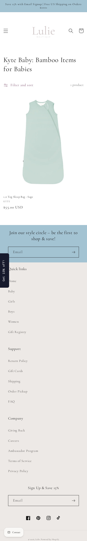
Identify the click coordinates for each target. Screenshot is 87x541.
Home (12, 281)
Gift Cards (15, 371)
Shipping (14, 381)
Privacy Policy (18, 471)
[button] (6, 31)
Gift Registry (17, 332)
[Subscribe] (73, 252)
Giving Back (16, 430)
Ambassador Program (23, 451)
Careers (13, 441)
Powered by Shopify (50, 539)
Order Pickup (17, 391)
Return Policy (18, 361)
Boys (11, 312)
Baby (11, 291)
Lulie (37, 539)
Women (13, 322)
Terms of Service (20, 461)
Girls (11, 301)
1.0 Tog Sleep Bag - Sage (18, 197)
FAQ (11, 401)
